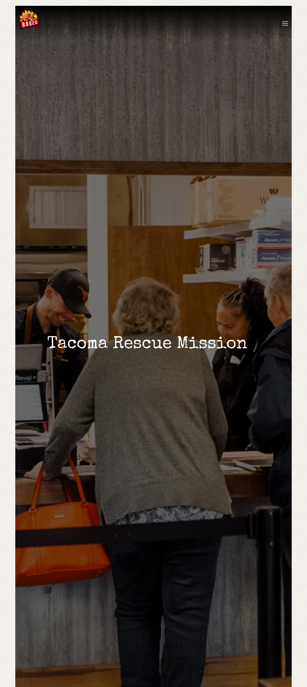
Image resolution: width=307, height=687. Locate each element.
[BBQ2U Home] (34, 19)
